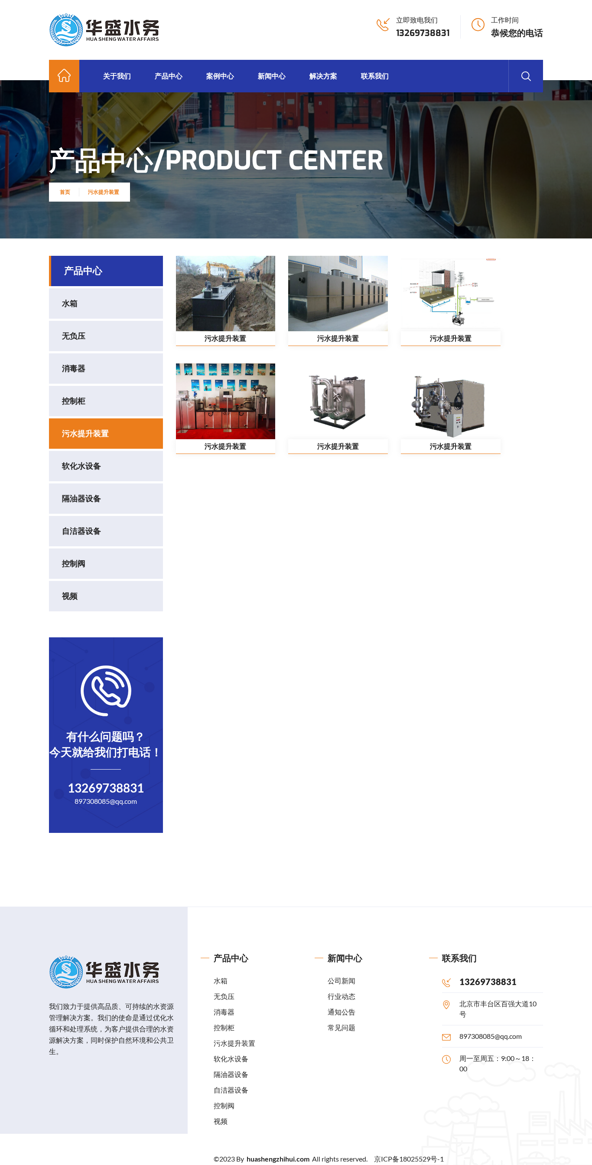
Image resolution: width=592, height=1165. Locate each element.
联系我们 (375, 76)
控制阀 (73, 563)
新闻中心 (272, 76)
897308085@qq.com (106, 801)
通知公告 (341, 1012)
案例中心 (220, 76)
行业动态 (341, 996)
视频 (70, 596)
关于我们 (117, 76)
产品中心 (168, 76)
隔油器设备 (81, 498)
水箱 (70, 303)
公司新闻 (341, 980)
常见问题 (341, 1027)
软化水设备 (81, 466)
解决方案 (323, 76)
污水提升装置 (103, 192)
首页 (65, 192)
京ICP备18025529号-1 (409, 1159)
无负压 (73, 336)
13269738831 (422, 33)
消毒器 (73, 368)
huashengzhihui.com (278, 1159)
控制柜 (73, 401)
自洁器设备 (81, 531)
